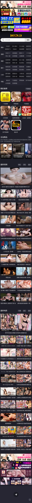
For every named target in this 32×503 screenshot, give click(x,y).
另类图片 (28, 69)
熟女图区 (21, 69)
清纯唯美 (14, 69)
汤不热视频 (29, 80)
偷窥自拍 (8, 66)
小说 (2, 75)
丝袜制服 (14, 56)
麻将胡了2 (8, 49)
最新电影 (4, 310)
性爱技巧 (28, 76)
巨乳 (24, 164)
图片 (2, 68)
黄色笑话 (21, 76)
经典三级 (14, 63)
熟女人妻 (8, 56)
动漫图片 (28, 66)
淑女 (24, 311)
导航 (2, 82)
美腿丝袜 (8, 69)
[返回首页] (29, 499)
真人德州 (14, 46)
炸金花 (15, 49)
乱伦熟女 (21, 63)
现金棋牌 (21, 49)
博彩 (2, 47)
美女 (19, 164)
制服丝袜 (8, 63)
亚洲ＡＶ (8, 53)
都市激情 (8, 73)
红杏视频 (8, 83)
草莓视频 (21, 80)
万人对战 (21, 46)
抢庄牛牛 (28, 49)
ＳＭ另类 (28, 56)
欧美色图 (21, 66)
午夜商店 (14, 80)
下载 (29, 137)
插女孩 (8, 80)
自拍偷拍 (14, 53)
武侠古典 (28, 73)
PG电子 (8, 46)
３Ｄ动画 (28, 53)
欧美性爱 (28, 60)
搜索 (28, 40)
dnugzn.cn (16, 35)
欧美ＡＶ (21, 53)
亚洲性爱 (8, 60)
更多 (29, 164)
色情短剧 (14, 83)
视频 (2, 54)
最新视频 (4, 164)
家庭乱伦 (14, 73)
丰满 (19, 311)
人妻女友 (21, 73)
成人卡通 (21, 60)
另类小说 (14, 76)
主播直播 (21, 56)
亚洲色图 (14, 66)
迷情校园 (8, 76)
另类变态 (28, 63)
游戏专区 (28, 46)
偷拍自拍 (14, 60)
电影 (2, 61)
